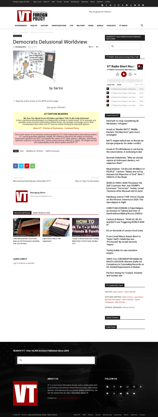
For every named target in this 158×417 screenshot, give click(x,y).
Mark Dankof (128, 299)
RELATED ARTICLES (22, 213)
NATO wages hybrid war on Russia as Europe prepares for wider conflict (125, 142)
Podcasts (111, 25)
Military (81, 25)
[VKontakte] (135, 5)
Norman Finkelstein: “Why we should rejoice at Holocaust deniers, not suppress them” (124, 160)
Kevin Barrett (130, 292)
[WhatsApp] (32, 166)
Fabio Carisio (127, 297)
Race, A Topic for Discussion (87, 181)
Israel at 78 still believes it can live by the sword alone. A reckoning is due (124, 150)
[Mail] (110, 5)
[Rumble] (118, 5)
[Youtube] (143, 5)
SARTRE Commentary (52, 151)
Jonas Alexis (118, 292)
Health (33, 25)
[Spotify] (127, 5)
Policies (59, 2)
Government (21, 25)
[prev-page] (14, 248)
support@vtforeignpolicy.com (69, 398)
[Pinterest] (26, 166)
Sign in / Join (37, 2)
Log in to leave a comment (23, 263)
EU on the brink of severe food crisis (124, 230)
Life (71, 25)
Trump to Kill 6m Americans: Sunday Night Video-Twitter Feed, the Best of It (85, 241)
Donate (66, 2)
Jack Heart (139, 297)
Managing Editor (20, 47)
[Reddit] (114, 5)
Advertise (100, 2)
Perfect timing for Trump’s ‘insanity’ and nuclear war (124, 274)
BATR (22, 151)
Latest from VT (112, 115)
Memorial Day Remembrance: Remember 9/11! (32, 181)
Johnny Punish (128, 307)
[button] (142, 26)
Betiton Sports (52, 415)
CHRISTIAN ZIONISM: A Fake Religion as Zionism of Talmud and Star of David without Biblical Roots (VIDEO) (124, 211)
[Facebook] (106, 5)
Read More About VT (79, 393)
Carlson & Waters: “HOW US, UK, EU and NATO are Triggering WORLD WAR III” (125, 222)
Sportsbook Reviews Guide (37, 415)
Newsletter (84, 2)
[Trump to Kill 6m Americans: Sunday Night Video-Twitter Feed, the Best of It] (85, 227)
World (100, 25)
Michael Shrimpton (113, 299)
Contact (107, 2)
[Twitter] (131, 5)
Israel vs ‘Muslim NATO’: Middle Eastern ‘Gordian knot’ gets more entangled (123, 132)
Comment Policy (71, 128)
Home (15, 32)
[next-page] (18, 248)
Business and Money (20, 235)
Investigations (59, 25)
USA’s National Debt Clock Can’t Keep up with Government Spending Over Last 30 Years (26, 241)
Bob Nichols (120, 302)
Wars (90, 25)
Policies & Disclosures (53, 128)
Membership (75, 2)
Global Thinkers (112, 318)
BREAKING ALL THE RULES (34, 151)
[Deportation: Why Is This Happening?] (56, 227)
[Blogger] (102, 5)
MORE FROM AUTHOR (41, 213)
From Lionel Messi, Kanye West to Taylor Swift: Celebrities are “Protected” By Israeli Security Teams (123, 240)
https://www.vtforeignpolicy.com (41, 196)
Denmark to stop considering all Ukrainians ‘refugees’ (122, 122)
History (44, 25)
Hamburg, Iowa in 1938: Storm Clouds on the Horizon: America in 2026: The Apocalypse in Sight (125, 200)
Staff (53, 2)
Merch (93, 2)
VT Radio (123, 25)
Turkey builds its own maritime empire (121, 251)
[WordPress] (139, 5)
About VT (46, 2)
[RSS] (123, 5)
